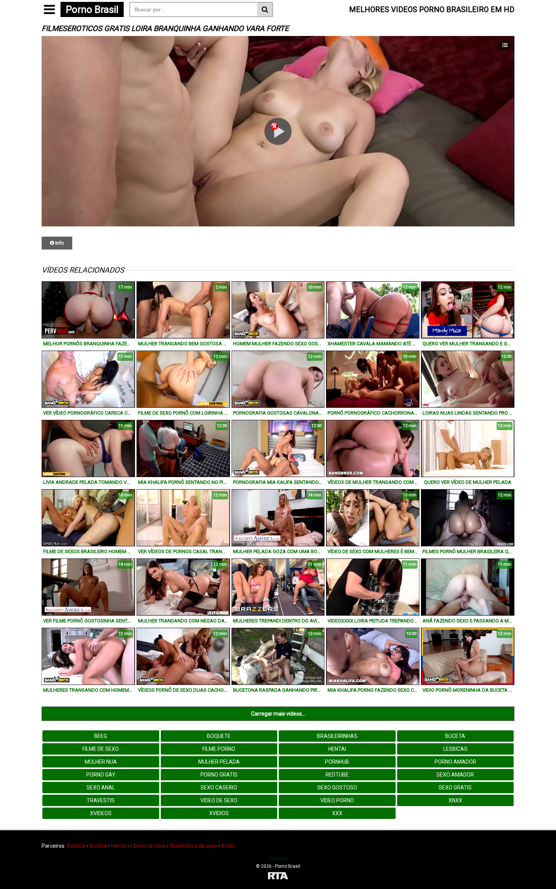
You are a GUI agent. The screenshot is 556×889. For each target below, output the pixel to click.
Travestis (101, 800)
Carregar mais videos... (278, 714)
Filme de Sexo (100, 749)
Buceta (455, 736)
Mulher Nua (101, 762)
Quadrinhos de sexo (193, 846)
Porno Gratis (219, 775)
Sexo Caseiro (218, 788)
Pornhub (337, 762)
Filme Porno (218, 749)
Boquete (219, 736)
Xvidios (219, 813)
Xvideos (101, 813)
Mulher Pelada (219, 762)
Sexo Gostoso (337, 788)
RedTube (337, 775)
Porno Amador (455, 762)
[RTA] (278, 876)
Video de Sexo (219, 800)
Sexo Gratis (455, 788)
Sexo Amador (455, 775)
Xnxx (455, 800)
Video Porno (337, 800)
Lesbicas (455, 749)
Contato (278, 859)
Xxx (337, 813)
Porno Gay (100, 775)
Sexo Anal (101, 788)
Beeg (100, 736)
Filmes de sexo (148, 846)
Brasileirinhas (337, 736)
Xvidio (228, 846)
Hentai (337, 749)
